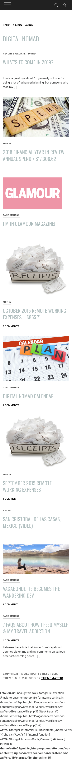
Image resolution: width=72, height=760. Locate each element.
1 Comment (10, 498)
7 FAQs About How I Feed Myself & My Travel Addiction (35, 628)
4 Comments (11, 640)
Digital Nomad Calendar (28, 396)
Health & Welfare (14, 54)
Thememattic (52, 678)
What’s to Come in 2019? (28, 62)
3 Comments (11, 326)
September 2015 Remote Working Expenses (27, 486)
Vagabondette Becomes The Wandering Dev (31, 592)
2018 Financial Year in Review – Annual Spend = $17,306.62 (35, 155)
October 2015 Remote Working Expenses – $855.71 (34, 314)
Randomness (11, 215)
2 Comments (11, 405)
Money (32, 54)
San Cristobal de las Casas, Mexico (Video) (32, 522)
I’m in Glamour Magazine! (29, 223)
